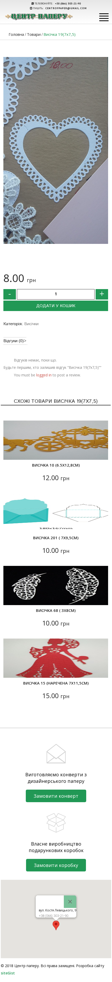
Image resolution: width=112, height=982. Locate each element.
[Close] (70, 901)
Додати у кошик (55, 306)
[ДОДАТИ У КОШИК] (10, 452)
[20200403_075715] (55, 150)
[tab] (14, 341)
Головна (16, 34)
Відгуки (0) (13, 341)
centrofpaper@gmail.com (66, 8)
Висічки (31, 324)
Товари (34, 34)
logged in (44, 374)
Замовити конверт (56, 796)
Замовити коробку (56, 865)
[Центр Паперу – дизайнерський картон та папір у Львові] (38, 16)
